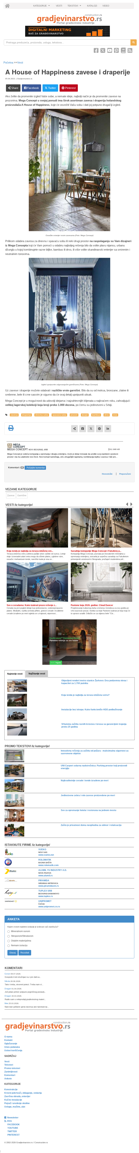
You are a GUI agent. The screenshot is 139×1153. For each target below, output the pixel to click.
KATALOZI (92, 6)
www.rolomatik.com (48, 865)
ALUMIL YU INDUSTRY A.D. (52, 870)
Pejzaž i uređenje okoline (17, 1103)
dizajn (85, 415)
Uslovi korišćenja (13, 1050)
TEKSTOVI (75, 7)
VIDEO (105, 6)
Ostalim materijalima (21, 940)
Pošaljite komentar (36, 467)
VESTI (59, 6)
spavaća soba (59, 415)
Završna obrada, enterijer (17, 1096)
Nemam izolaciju (19, 945)
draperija (26, 415)
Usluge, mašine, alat (14, 1106)
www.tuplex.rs (45, 896)
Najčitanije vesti (37, 673)
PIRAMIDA (43, 880)
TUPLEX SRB (45, 891)
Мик (7, 1003)
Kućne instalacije (13, 1100)
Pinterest (70, 87)
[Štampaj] (10, 428)
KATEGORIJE (42, 7)
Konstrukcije (11, 1089)
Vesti (20, 62)
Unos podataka (12, 1047)
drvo (106, 415)
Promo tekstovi (12, 1068)
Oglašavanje (10, 1043)
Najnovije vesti (14, 674)
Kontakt (8, 1040)
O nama (8, 1036)
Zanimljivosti (10, 1071)
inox (115, 415)
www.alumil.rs (45, 875)
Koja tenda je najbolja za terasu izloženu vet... (30, 551)
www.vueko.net (46, 855)
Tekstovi (8, 1065)
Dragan (8, 989)
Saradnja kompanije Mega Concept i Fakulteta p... (96, 551)
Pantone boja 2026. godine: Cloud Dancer (92, 605)
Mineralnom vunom (20, 931)
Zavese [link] (10, 495)
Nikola (7, 981)
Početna (8, 62)
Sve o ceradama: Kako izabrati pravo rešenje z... (31, 605)
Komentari (13, 968)
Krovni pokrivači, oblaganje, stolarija (23, 1093)
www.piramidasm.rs (48, 886)
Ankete (8, 1078)
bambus (96, 415)
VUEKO (42, 849)
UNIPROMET (44, 901)
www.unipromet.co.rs (49, 906)
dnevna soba (41, 415)
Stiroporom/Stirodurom (22, 936)
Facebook (32, 87)
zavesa (14, 415)
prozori (74, 415)
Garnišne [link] (21, 495)
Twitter (51, 87)
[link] (69, 19)
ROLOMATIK (44, 860)
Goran (8, 974)
